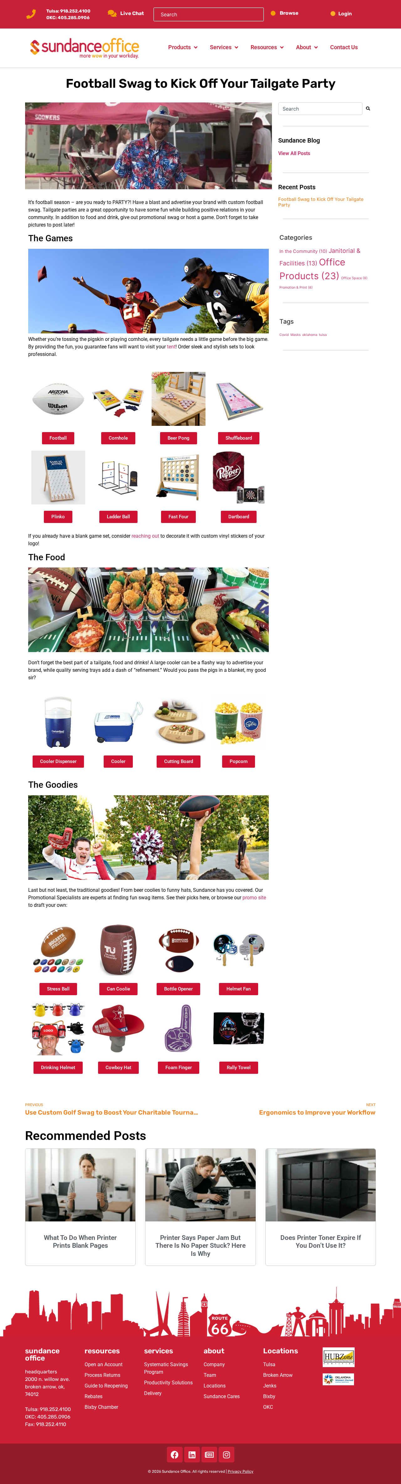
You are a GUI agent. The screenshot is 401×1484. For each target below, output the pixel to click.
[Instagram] (226, 1454)
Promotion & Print (296, 287)
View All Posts (294, 153)
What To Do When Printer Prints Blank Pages (80, 1241)
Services (221, 47)
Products (179, 47)
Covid (284, 335)
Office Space (354, 278)
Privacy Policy (240, 1471)
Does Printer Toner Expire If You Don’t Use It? (320, 1241)
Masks (295, 335)
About (303, 47)
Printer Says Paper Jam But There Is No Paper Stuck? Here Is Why (200, 1245)
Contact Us (344, 47)
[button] (350, 13)
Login (345, 14)
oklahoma (309, 335)
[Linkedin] (192, 1454)
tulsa (323, 335)
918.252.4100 (75, 11)
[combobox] (320, 108)
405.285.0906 (74, 17)
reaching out (145, 536)
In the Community (303, 251)
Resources (264, 47)
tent (171, 347)
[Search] (369, 108)
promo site (254, 898)
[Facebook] (175, 1454)
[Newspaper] (209, 1454)
